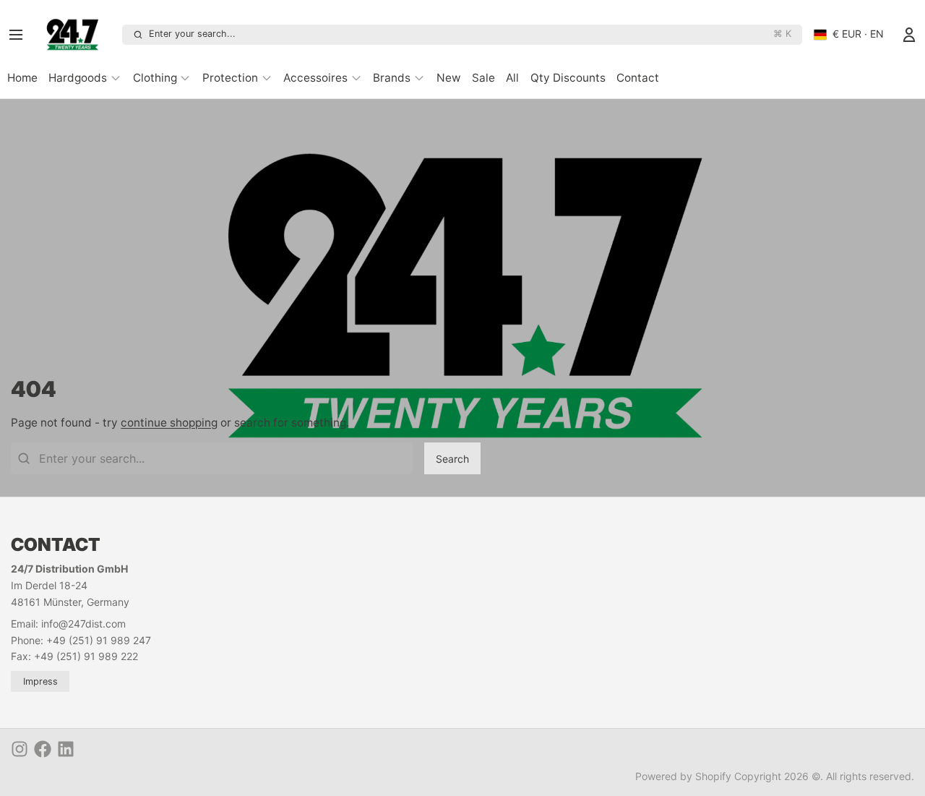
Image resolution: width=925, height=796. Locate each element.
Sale (483, 78)
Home (22, 78)
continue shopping (169, 422)
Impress (40, 681)
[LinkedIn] (65, 749)
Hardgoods (77, 78)
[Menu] (20, 35)
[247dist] (77, 35)
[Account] (909, 35)
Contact (637, 78)
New (448, 78)
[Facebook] (42, 749)
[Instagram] (19, 749)
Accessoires (315, 78)
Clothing (155, 78)
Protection (230, 78)
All (512, 78)
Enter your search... (470, 33)
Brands (391, 78)
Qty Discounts (568, 78)
